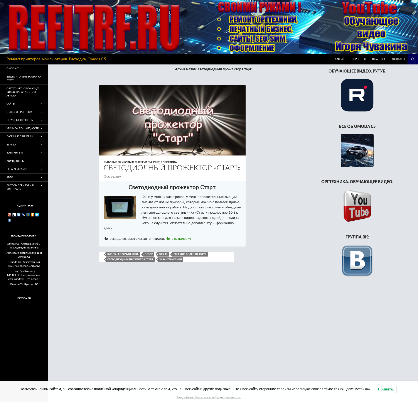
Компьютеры (15, 161)
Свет (156, 162)
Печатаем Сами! (17, 169)
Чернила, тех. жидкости (23, 128)
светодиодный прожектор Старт (130, 259)
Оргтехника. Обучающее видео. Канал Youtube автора (23, 92)
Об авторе (379, 59)
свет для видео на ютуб (190, 254)
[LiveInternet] (14, 215)
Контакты (398, 59)
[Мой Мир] (28, 215)
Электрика (169, 162)
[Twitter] (37, 215)
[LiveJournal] (23, 215)
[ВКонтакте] (9, 220)
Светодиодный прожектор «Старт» (172, 168)
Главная (339, 59)
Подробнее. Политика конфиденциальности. (209, 397)
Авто (10, 177)
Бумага (11, 145)
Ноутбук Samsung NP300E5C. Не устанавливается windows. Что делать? (24, 275)
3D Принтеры (15, 153)
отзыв (163, 254)
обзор (149, 254)
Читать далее (179, 238)
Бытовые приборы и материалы (128, 162)
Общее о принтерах (19, 112)
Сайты (11, 104)
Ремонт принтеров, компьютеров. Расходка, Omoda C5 (56, 59)
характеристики (170, 259)
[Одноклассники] (32, 215)
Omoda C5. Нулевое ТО (24, 284)
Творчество (358, 59)
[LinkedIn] (19, 215)
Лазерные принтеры (20, 136)
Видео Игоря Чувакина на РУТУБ (24, 79)
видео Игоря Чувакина (122, 254)
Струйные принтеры (20, 120)
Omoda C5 (13, 68)
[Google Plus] (9, 215)
